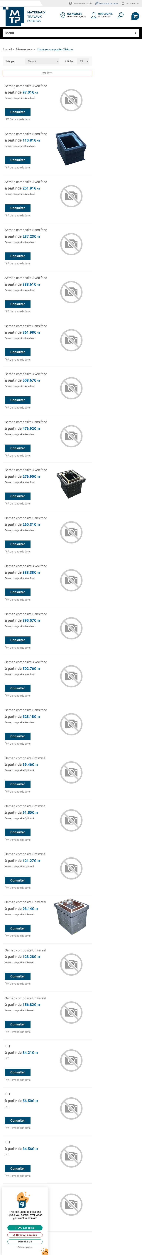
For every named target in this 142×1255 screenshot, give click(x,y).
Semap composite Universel (25, 902)
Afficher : (68, 61)
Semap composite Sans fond (26, 134)
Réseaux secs (24, 49)
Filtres (48, 73)
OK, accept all (26, 1227)
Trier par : (11, 61)
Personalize (25, 1241)
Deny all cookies (26, 1234)
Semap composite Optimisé (25, 758)
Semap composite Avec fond (26, 86)
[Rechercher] (120, 16)
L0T (8, 1046)
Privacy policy (25, 1247)
